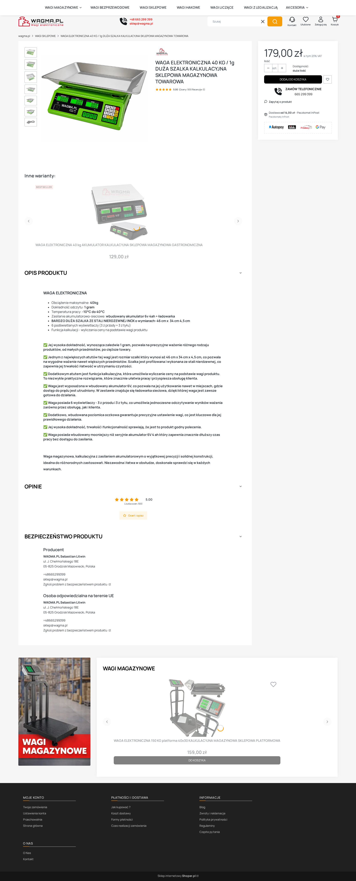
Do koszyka (197, 760)
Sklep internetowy (177, 876)
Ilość (267, 61)
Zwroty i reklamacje (212, 813)
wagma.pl (24, 36)
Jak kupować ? (120, 807)
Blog (202, 807)
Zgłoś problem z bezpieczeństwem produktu (75, 584)
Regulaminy (207, 826)
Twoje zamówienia (35, 807)
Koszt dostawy (121, 813)
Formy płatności (122, 819)
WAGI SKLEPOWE (45, 36)
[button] (274, 21)
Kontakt (28, 859)
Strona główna (33, 826)
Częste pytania (209, 832)
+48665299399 (54, 574)
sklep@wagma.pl (55, 579)
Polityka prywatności (213, 819)
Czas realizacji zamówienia (128, 826)
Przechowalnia (32, 819)
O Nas (27, 853)
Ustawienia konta (34, 813)
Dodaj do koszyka (293, 79)
